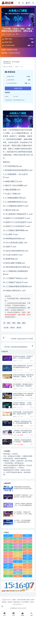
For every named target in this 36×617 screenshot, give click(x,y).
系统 (13, 323)
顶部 (31, 615)
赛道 (8, 576)
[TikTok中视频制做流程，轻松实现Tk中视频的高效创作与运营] (7, 368)
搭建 (27, 555)
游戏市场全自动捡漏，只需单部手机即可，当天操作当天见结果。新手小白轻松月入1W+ (23, 358)
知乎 (8, 567)
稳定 (18, 567)
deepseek (17, 535)
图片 (8, 323)
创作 (8, 541)
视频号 (27, 573)
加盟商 (22, 615)
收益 (8, 558)
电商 (18, 564)
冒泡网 (14, 360)
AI (4, 323)
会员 (13, 615)
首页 (11, 66)
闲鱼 (18, 576)
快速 (27, 550)
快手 (18, 550)
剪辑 (27, 541)
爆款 (27, 561)
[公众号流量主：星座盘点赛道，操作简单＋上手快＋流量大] (8, 514)
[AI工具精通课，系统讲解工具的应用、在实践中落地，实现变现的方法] (7, 385)
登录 (28, 3)
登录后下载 (18, 88)
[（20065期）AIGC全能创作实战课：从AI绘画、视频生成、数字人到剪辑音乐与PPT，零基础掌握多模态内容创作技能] (7, 432)
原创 (18, 544)
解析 (23, 323)
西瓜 (27, 570)
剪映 (18, 541)
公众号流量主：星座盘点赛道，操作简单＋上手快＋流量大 (22, 513)
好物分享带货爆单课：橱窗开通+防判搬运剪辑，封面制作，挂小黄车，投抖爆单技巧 (23, 376)
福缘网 (14, 379)
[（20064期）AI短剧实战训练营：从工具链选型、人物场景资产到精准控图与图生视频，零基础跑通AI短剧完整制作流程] (7, 442)
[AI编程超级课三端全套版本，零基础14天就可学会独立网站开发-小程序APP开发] (8, 488)
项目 (27, 576)
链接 (19, 327)
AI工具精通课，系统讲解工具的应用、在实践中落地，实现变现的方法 (23, 386)
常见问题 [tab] (16, 62)
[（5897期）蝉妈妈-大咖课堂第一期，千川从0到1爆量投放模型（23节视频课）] (8, 505)
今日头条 (8, 538)
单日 (8, 544)
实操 (8, 547)
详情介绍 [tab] (7, 62)
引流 (8, 550)
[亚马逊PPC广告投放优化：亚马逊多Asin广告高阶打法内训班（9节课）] (8, 496)
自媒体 (17, 570)
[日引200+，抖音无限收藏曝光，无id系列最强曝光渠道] (8, 522)
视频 (18, 323)
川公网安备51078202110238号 (18, 608)
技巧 (8, 553)
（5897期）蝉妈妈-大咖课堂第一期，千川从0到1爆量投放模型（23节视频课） (23, 505)
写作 (27, 538)
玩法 (8, 564)
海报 (13, 327)
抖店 (18, 553)
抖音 (27, 553)
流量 (8, 561)
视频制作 (17, 573)
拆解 (8, 555)
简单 (27, 567)
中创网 (3, 34)
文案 (18, 558)
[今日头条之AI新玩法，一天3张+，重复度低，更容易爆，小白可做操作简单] (7, 405)
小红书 (17, 547)
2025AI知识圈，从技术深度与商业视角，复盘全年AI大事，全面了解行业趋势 (23, 413)
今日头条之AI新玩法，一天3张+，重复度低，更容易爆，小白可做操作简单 (23, 404)
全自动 (17, 538)
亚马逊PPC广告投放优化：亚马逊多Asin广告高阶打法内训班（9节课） (23, 497)
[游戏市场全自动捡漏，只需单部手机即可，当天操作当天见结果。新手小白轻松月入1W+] (7, 358)
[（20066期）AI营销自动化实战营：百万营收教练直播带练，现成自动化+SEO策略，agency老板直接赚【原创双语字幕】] (7, 423)
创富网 (14, 599)
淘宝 (18, 561)
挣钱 (18, 555)
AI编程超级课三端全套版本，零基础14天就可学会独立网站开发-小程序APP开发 (23, 488)
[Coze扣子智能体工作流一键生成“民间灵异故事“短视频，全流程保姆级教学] (7, 396)
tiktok (27, 535)
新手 (27, 558)
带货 (27, 547)
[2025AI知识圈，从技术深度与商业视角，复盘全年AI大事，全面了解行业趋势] (7, 413)
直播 (27, 564)
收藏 (6, 327)
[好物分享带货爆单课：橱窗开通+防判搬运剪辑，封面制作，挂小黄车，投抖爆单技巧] (7, 376)
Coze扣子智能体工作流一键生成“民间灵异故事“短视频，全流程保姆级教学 (23, 395)
